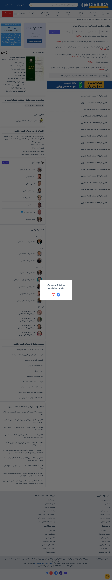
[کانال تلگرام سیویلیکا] (58, 295)
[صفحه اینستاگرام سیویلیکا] (53, 295)
